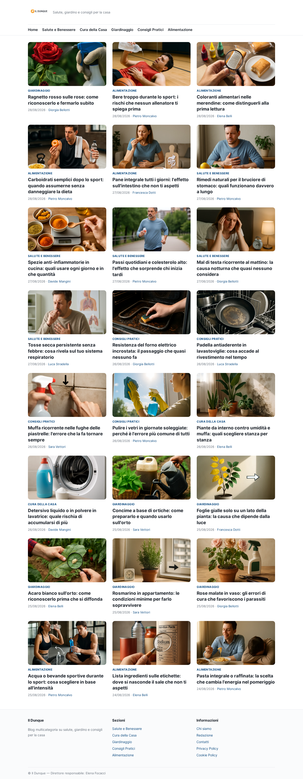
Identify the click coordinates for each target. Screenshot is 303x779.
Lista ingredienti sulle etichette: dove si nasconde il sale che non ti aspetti (149, 682)
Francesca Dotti (144, 192)
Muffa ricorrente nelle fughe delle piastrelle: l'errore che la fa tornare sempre (65, 434)
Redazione (204, 735)
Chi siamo (203, 729)
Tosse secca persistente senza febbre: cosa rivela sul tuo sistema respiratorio (65, 351)
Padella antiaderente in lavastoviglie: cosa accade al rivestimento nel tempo (228, 351)
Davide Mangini (59, 281)
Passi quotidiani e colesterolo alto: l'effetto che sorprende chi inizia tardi (149, 268)
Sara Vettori (57, 447)
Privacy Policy (207, 748)
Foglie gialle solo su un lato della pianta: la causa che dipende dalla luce (233, 516)
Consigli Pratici (151, 29)
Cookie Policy (206, 755)
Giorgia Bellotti (59, 110)
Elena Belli (224, 116)
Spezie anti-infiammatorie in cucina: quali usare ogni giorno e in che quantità (66, 268)
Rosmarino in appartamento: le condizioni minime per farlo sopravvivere (145, 599)
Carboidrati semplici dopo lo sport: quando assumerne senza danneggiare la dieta (66, 185)
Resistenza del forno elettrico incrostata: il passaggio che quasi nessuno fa (149, 351)
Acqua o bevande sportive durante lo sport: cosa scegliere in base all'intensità (65, 682)
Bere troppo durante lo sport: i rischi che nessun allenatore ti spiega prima (145, 103)
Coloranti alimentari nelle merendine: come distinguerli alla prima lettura (233, 103)
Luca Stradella (58, 364)
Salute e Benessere (59, 29)
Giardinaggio (122, 29)
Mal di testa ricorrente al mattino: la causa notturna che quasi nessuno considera (235, 268)
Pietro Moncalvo (145, 116)
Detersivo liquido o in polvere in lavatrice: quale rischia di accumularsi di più (62, 516)
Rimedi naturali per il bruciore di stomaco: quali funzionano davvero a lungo (235, 185)
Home (33, 29)
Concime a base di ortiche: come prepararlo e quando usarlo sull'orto (147, 516)
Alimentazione (180, 29)
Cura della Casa (93, 29)
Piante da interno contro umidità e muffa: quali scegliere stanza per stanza (233, 434)
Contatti (202, 742)
